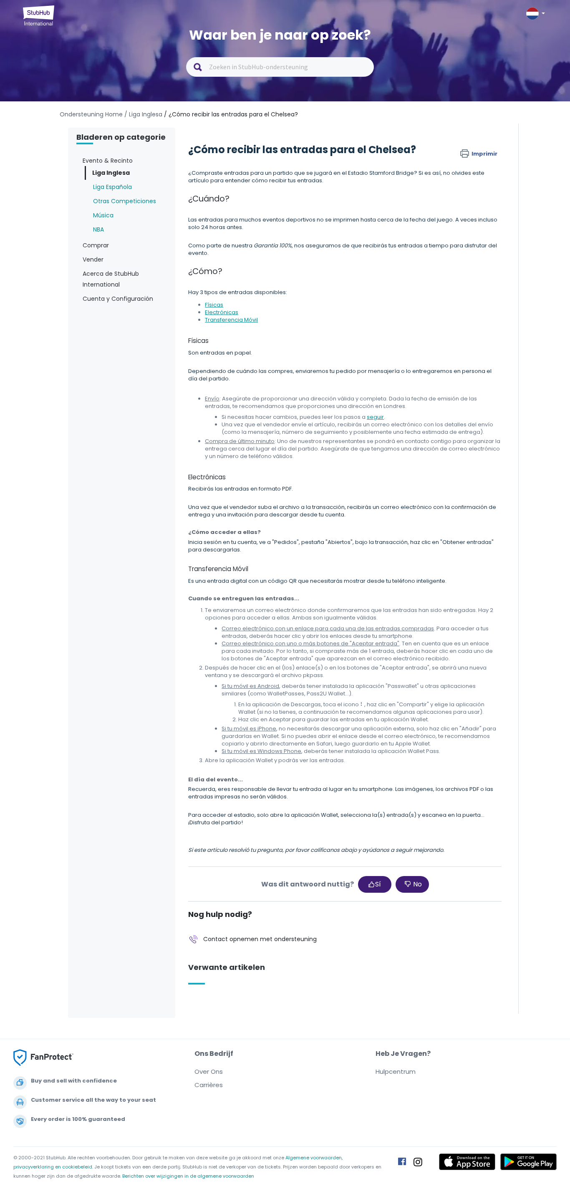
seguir (375, 417)
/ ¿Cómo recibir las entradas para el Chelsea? (231, 114)
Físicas (214, 305)
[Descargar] (269, 500)
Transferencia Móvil (231, 320)
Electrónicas (221, 312)
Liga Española (112, 187)
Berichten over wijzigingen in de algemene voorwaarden (188, 1176)
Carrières (208, 1084)
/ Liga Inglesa (143, 114)
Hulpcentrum (396, 1071)
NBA (98, 229)
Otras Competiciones (124, 201)
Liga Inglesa (111, 173)
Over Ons (208, 1071)
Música (103, 215)
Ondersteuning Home (91, 114)
